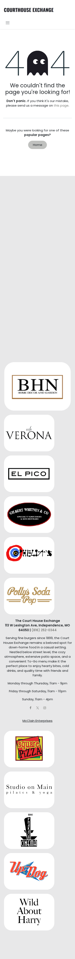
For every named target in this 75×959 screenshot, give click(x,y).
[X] (37, 708)
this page (61, 105)
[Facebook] (30, 708)
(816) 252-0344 (44, 630)
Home (37, 145)
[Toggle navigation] (7, 22)
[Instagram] (44, 708)
